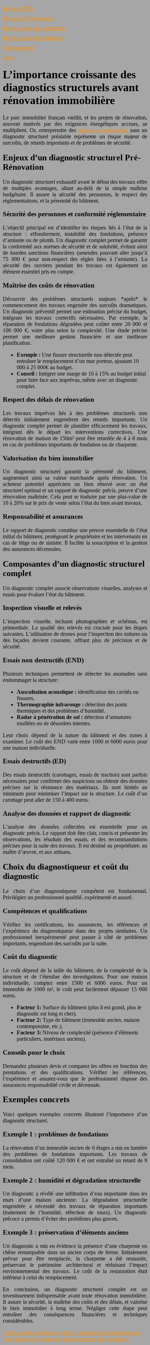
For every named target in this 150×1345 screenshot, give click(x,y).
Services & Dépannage (28, 18)
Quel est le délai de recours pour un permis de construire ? (66, 1339)
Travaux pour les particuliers (34, 28)
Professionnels (19, 48)
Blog (8, 57)
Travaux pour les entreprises (34, 38)
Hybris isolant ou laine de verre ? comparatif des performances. (72, 1333)
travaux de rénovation (104, 130)
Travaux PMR (18, 9)
